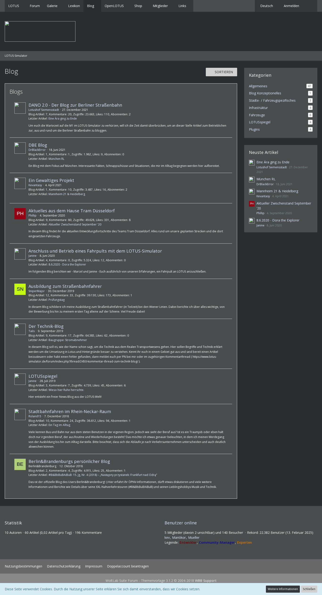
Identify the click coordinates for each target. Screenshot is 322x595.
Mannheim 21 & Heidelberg (67, 194)
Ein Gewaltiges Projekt (51, 180)
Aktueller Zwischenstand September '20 (75, 224)
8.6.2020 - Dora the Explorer (67, 264)
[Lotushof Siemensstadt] (20, 117)
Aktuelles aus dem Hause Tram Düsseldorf (72, 210)
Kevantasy (35, 185)
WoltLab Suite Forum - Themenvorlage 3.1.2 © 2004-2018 (161, 580)
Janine (33, 256)
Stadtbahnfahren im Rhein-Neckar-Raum (70, 411)
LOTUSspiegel (43, 376)
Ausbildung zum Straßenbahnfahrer (65, 286)
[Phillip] (20, 223)
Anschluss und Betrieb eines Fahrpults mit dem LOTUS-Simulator (95, 251)
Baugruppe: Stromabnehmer (68, 340)
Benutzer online (181, 523)
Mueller (193, 537)
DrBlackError (37, 150)
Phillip (33, 215)
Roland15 (35, 416)
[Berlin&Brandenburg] (20, 474)
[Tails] (20, 344)
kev (167, 537)
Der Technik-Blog (46, 326)
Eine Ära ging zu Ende (63, 119)
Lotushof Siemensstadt (44, 110)
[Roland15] (20, 429)
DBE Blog (38, 145)
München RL (56, 159)
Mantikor (179, 537)
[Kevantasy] (20, 188)
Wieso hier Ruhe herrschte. (66, 390)
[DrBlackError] (20, 155)
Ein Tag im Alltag (59, 425)
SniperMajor (37, 291)
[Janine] (20, 261)
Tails (32, 331)
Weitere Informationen (283, 589)
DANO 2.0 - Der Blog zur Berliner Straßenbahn (75, 105)
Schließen (309, 589)
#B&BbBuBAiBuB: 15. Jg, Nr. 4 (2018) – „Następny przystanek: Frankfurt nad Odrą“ (103, 475)
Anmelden (291, 6)
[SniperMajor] (20, 299)
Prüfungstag (57, 300)
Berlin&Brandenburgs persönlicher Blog (69, 461)
